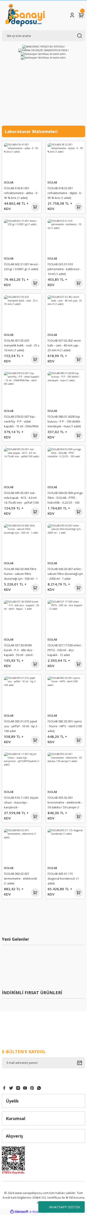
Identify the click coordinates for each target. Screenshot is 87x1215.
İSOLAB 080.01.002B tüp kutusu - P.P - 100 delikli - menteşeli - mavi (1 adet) (65, 421)
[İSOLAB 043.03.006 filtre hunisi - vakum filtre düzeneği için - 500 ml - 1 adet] (22, 541)
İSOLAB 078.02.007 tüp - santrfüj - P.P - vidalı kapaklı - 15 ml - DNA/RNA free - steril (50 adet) (21, 422)
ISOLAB (8, 182)
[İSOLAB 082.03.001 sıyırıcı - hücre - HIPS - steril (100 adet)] (65, 694)
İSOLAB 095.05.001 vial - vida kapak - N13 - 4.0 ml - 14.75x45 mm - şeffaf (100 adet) (21, 498)
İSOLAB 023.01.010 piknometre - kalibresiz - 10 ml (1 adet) (64, 269)
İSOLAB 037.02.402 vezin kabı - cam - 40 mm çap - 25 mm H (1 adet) (64, 345)
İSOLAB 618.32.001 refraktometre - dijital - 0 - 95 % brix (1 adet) (65, 193)
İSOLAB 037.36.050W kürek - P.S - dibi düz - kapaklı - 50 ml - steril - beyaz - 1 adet (19, 650)
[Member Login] (72, 15)
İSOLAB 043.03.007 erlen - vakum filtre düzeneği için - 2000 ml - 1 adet (65, 574)
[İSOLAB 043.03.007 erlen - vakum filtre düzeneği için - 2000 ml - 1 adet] (65, 541)
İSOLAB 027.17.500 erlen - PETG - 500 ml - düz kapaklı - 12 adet (65, 650)
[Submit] (81, 1062)
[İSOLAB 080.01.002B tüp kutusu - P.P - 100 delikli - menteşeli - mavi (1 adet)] (65, 389)
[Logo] (25, 15)
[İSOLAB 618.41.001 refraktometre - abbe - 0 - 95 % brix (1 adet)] (22, 160)
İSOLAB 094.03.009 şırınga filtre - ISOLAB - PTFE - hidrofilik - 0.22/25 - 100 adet (65, 498)
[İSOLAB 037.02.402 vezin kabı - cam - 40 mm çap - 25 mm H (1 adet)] (65, 313)
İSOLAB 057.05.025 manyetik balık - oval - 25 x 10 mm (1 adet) (21, 345)
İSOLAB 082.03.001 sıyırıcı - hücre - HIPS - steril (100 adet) (65, 726)
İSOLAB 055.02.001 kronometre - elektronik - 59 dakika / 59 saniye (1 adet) (65, 803)
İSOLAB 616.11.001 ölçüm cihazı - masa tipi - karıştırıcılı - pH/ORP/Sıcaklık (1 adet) (21, 803)
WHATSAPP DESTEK (64, 1207)
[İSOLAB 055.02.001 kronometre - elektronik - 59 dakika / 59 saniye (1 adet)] (65, 770)
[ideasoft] (19, 1212)
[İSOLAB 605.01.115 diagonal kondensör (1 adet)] (65, 846)
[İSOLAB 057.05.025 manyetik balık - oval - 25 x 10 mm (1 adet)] (22, 313)
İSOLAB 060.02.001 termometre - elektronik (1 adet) (20, 878)
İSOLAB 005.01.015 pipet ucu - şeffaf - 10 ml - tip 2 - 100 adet (21, 726)
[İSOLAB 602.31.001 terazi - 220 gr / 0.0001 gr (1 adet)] (22, 237)
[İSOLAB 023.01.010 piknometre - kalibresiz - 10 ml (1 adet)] (65, 237)
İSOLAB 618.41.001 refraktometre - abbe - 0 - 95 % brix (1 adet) (21, 193)
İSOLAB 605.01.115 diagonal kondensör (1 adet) (63, 878)
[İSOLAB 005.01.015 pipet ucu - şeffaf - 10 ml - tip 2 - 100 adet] (22, 694)
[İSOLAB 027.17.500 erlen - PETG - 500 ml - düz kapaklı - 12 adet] (65, 618)
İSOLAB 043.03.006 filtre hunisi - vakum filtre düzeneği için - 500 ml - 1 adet (21, 574)
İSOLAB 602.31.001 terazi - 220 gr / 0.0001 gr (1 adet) (21, 266)
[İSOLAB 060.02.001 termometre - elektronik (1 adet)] (22, 846)
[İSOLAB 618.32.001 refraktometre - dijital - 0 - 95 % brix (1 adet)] (65, 160)
